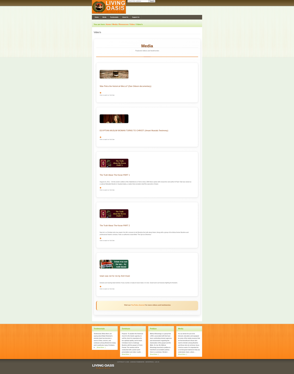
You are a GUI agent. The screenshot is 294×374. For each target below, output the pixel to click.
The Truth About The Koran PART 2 (115, 225)
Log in (157, 362)
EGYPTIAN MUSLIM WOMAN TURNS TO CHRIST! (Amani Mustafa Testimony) (134, 130)
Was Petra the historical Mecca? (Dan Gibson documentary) (125, 86)
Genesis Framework (137, 362)
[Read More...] (101, 347)
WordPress (150, 362)
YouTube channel (138, 305)
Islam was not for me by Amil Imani (115, 276)
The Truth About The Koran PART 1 (115, 175)
